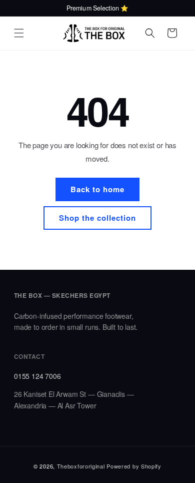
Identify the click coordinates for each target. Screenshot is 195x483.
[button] (19, 33)
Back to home (97, 189)
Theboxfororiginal (81, 466)
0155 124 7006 (37, 376)
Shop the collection (97, 217)
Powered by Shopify (134, 466)
